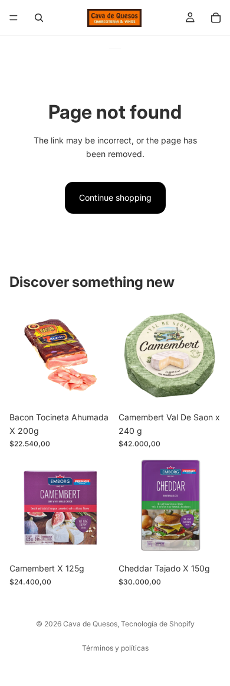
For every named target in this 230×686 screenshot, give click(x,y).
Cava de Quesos (90, 623)
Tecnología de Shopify (158, 623)
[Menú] (13, 17)
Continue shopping (115, 197)
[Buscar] (39, 18)
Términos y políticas (115, 647)
